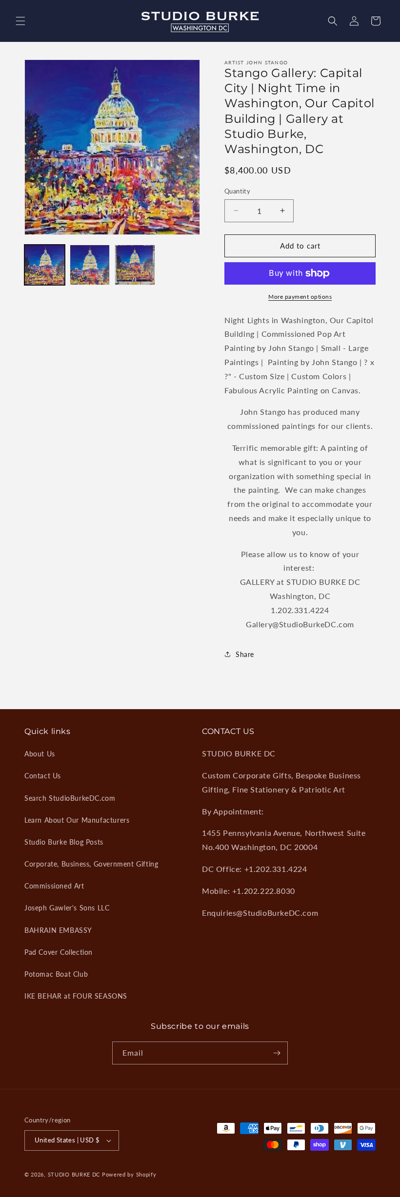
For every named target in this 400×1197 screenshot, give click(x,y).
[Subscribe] (276, 1053)
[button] (20, 21)
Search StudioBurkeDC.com (69, 798)
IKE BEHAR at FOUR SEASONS (75, 996)
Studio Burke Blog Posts (63, 842)
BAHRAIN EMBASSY (58, 930)
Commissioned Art (54, 886)
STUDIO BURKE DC (74, 1174)
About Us (39, 754)
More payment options (300, 296)
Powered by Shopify (129, 1174)
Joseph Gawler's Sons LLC (66, 908)
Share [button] (245, 654)
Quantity (237, 191)
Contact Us (42, 776)
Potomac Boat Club (56, 974)
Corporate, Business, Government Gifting (91, 864)
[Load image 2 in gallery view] (90, 265)
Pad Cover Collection (58, 952)
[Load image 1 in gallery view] (44, 265)
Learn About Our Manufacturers (76, 820)
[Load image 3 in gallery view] (135, 265)
